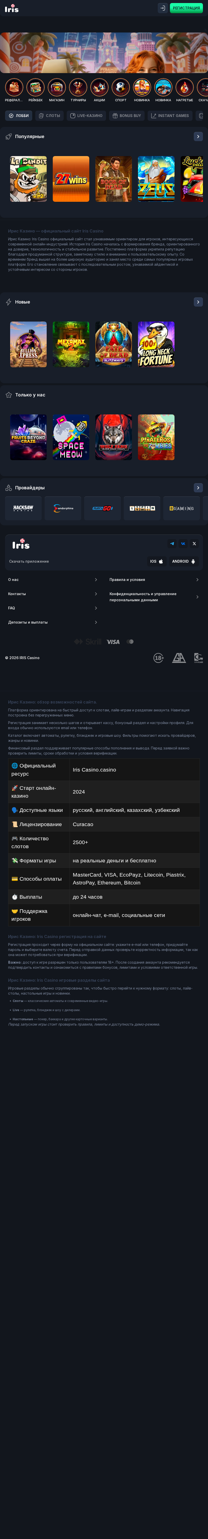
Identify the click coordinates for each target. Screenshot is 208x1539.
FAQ (11, 608)
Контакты (17, 594)
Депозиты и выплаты (28, 622)
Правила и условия (127, 579)
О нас (13, 579)
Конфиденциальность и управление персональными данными (143, 597)
